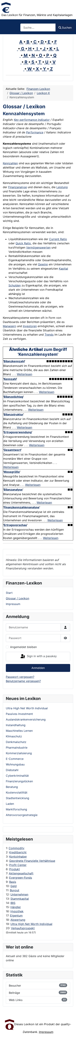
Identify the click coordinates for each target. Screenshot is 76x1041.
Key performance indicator (32, 119)
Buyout (14, 890)
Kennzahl (10, 379)
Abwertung (17, 919)
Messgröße (12, 472)
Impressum (13, 604)
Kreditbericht (18, 852)
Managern (9, 326)
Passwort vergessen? (20, 677)
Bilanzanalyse (13, 489)
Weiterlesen (24, 374)
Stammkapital (19, 898)
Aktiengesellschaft (21, 873)
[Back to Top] (69, 1034)
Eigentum (16, 915)
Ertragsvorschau (15, 525)
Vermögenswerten (38, 247)
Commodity (16, 848)
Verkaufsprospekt (23, 928)
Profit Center (18, 865)
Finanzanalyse (17, 187)
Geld (13, 886)
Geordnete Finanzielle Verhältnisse (32, 860)
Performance (34, 132)
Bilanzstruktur (13, 414)
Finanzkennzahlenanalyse (21, 507)
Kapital (63, 268)
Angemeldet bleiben (23, 647)
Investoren (30, 326)
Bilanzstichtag (13, 396)
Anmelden (38, 668)
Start (9, 592)
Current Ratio (58, 239)
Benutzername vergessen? (23, 681)
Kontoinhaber (18, 856)
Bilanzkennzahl (14, 361)
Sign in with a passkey (41, 656)
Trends (49, 334)
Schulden (14, 285)
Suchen (67, 27)
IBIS (12, 903)
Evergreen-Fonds (20, 877)
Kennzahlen (10, 163)
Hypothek (17, 911)
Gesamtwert (12, 450)
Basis (12, 882)
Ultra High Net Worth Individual (31, 924)
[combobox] (38, 27)
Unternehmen (19, 894)
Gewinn (43, 264)
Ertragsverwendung (18, 432)
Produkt (14, 869)
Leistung (62, 187)
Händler (15, 907)
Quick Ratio (23, 243)
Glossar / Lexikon (17, 598)
